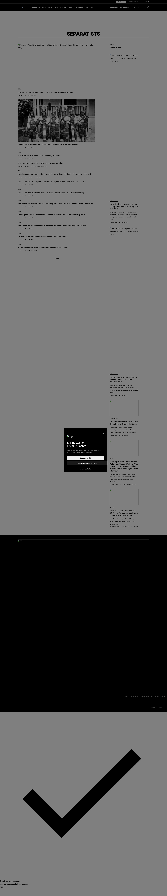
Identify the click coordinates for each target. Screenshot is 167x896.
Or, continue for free (85, 469)
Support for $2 (85, 458)
